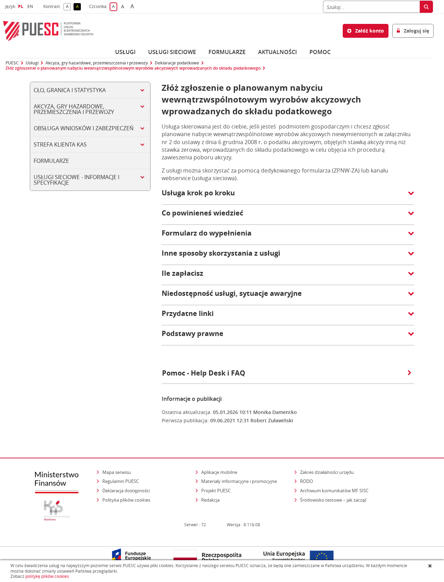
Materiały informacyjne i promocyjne (239, 481)
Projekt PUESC (216, 490)
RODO (306, 481)
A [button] (68, 6)
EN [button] (31, 6)
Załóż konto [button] (369, 30)
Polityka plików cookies (126, 500)
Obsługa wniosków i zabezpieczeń (84, 128)
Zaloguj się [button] (415, 30)
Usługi (125, 52)
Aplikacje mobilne (219, 472)
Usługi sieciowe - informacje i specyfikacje (76, 179)
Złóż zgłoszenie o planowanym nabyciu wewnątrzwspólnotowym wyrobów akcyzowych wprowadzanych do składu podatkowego (133, 68)
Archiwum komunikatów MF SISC (334, 490)
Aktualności (277, 52)
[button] (288, 196)
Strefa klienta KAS (60, 144)
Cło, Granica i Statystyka (70, 90)
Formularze (227, 52)
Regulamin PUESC (120, 481)
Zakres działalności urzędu (327, 472)
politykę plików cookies (47, 576)
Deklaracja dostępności (126, 490)
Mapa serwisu (116, 472)
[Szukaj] (426, 7)
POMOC (320, 52)
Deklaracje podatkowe (177, 63)
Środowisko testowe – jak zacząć (334, 499)
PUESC (12, 63)
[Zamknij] (430, 565)
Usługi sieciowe (172, 52)
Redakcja (210, 500)
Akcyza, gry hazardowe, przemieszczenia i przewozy (96, 63)
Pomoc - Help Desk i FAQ (203, 373)
